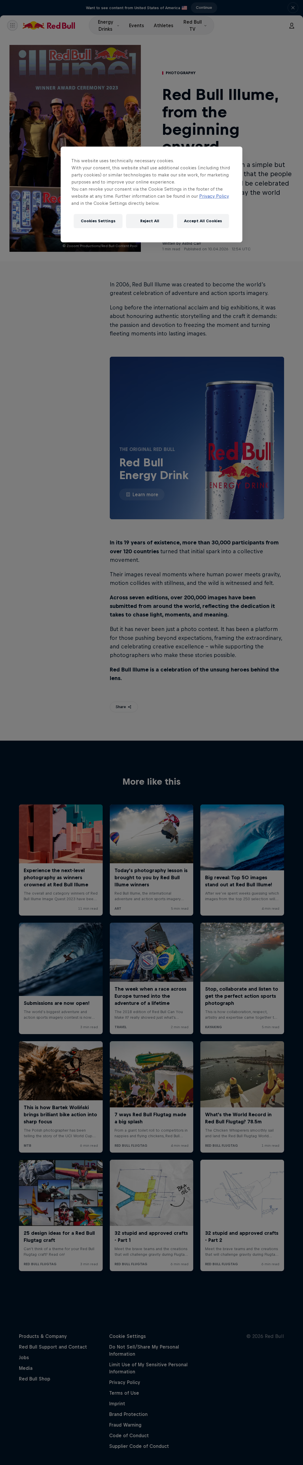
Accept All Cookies (203, 221)
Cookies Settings (98, 221)
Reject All (149, 221)
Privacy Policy (214, 196)
